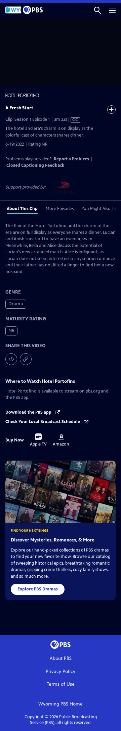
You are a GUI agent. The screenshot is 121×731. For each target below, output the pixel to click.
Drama (15, 304)
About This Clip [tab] (22, 208)
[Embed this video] (11, 359)
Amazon (61, 440)
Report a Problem (71, 159)
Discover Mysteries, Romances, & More (52, 540)
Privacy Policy (60, 671)
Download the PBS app (28, 412)
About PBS (61, 658)
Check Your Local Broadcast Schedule (43, 421)
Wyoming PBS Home (60, 704)
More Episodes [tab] (60, 208)
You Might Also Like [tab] (100, 208)
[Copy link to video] (26, 359)
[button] (97, 10)
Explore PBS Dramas (37, 589)
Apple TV (38, 440)
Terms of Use (61, 684)
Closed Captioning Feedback (35, 165)
